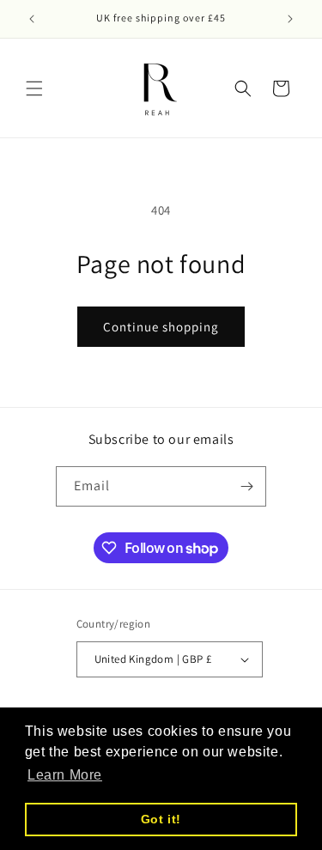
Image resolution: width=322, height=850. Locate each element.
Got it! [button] (161, 819)
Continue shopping (161, 327)
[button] (34, 88)
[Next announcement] (290, 19)
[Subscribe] (246, 486)
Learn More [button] (64, 775)
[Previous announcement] (32, 19)
